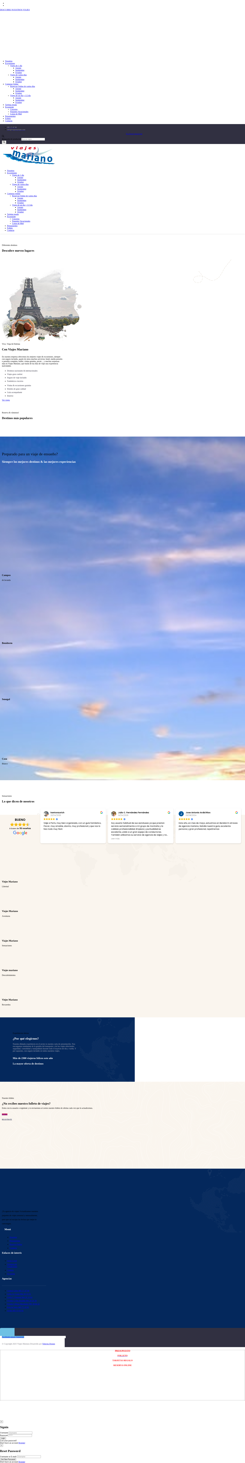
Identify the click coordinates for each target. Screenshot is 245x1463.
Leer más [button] (115, 838)
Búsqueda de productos (11, 139)
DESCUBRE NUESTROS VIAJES (15, 10)
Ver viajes (6, 400)
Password (4, 1435)
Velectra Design (48, 1344)
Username (4, 1433)
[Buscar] (4, 142)
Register (22, 1443)
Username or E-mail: (8, 1456)
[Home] (29, 166)
